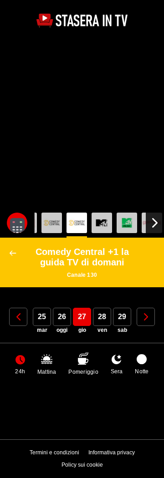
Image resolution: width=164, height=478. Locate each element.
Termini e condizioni (54, 452)
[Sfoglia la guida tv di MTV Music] (127, 223)
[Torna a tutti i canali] (15, 253)
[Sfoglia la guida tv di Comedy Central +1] (77, 223)
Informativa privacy (111, 452)
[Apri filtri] (17, 223)
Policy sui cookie (82, 465)
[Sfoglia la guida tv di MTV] (102, 223)
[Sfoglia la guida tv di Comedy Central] (51, 223)
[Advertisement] (82, 121)
